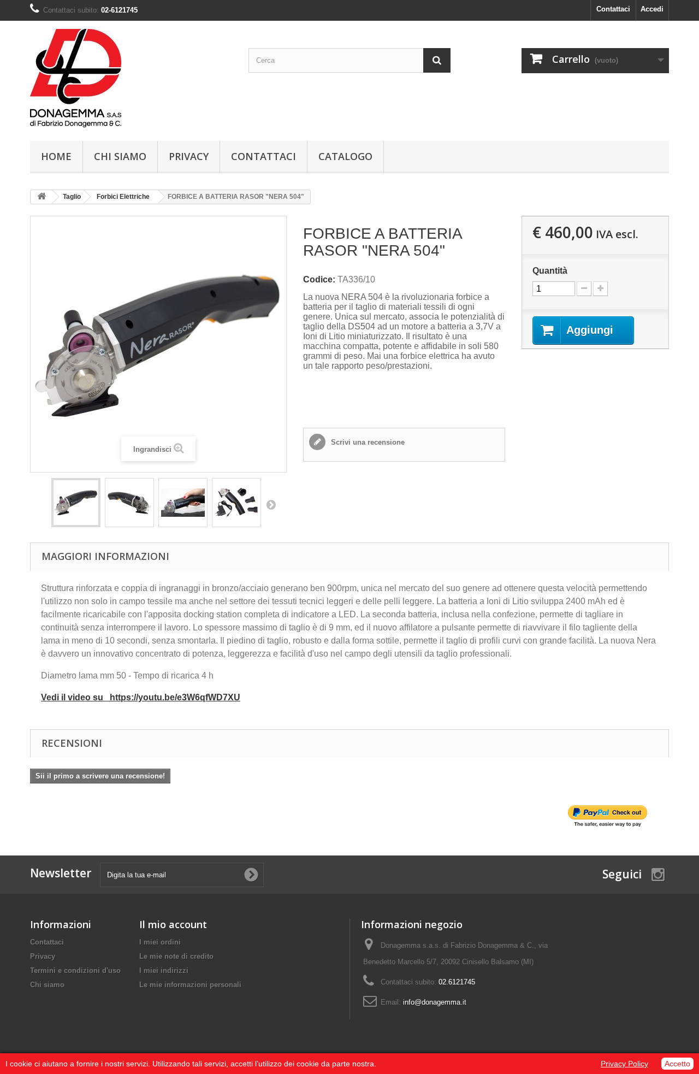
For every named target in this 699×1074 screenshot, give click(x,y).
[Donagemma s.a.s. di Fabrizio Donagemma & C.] (131, 78)
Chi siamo (120, 156)
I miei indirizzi (163, 970)
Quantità (549, 270)
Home (56, 156)
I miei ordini (160, 942)
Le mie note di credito (176, 956)
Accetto (677, 1063)
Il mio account (173, 924)
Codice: (319, 279)
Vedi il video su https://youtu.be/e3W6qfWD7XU (140, 697)
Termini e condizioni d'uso (75, 970)
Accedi (652, 9)
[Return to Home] (41, 197)
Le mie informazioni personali (190, 985)
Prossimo (270, 504)
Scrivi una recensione (367, 442)
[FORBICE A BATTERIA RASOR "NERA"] (76, 503)
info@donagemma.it (434, 1002)
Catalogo (345, 156)
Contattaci (613, 9)
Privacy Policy (624, 1063)
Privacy (189, 156)
